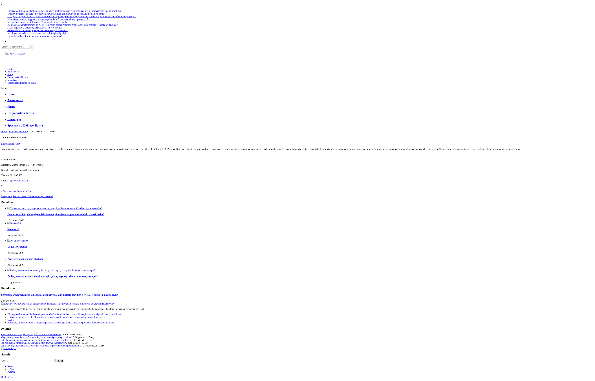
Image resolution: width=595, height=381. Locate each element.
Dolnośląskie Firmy (18, 131)
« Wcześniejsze (8, 191)
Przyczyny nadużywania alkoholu (25, 259)
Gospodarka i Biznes (17, 77)
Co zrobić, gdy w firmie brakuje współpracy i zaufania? (34, 36)
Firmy (10, 74)
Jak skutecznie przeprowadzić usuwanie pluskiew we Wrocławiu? (33, 343)
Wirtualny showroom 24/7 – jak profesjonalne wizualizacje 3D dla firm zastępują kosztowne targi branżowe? (60, 322)
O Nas (10, 369)
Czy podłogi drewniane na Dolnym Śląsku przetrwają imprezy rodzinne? (37, 337)
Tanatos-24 (13, 229)
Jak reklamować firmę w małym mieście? (33, 196)
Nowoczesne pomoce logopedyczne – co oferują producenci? (37, 30)
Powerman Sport (25, 191)
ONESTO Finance (17, 246)
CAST (10, 319)
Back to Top (7, 377)
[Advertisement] (37, 59)
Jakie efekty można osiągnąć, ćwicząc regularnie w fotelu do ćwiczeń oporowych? (47, 19)
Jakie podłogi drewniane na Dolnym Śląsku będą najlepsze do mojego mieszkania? (41, 345)
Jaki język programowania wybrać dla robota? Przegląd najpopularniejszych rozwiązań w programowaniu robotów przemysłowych (71, 16)
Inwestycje (12, 80)
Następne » (6, 196)
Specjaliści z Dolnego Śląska (21, 82)
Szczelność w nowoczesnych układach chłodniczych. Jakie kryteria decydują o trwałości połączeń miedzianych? (59, 295)
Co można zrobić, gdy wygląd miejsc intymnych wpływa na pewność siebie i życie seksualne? (55, 214)
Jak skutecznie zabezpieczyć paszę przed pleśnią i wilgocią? (36, 33)
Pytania (11, 371)
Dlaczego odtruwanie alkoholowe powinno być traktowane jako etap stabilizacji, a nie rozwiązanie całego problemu (64, 11)
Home (10, 68)
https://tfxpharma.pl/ (18, 180)
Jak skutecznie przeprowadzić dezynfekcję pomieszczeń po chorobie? (35, 340)
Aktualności (13, 71)
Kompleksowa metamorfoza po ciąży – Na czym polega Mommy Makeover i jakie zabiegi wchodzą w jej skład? (62, 25)
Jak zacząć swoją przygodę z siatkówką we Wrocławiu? (34, 27)
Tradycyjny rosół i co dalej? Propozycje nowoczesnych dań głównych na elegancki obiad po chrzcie (56, 13)
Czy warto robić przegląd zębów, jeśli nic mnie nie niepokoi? (31, 334)
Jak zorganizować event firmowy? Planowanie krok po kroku (37, 22)
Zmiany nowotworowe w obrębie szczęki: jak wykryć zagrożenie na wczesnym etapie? (52, 276)
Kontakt (11, 366)
